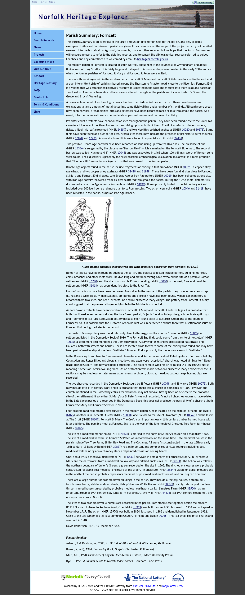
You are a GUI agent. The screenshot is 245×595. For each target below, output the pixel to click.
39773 (169, 484)
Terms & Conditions (46, 104)
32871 (176, 461)
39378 (199, 129)
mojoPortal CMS (172, 586)
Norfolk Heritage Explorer (83, 17)
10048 (166, 383)
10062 (130, 457)
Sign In (52, 2)
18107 (94, 419)
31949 (145, 171)
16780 (93, 281)
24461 (178, 138)
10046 (186, 188)
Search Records (44, 40)
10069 (190, 415)
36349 (171, 469)
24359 (121, 129)
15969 (137, 507)
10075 (201, 383)
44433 (166, 492)
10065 (194, 333)
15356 (79, 148)
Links (37, 111)
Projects (39, 54)
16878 (79, 138)
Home (34, 2)
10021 (186, 167)
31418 (132, 171)
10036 (163, 516)
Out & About (42, 69)
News (37, 47)
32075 (70, 415)
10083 (127, 415)
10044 (121, 152)
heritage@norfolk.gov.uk (152, 59)
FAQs (37, 90)
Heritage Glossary (45, 83)
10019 (168, 175)
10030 (163, 281)
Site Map (43, 2)
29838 (124, 434)
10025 (70, 342)
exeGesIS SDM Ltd (144, 586)
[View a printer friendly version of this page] (203, 3)
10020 (185, 129)
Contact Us (41, 97)
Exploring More (44, 61)
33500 (191, 488)
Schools (39, 76)
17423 (92, 138)
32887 (117, 446)
